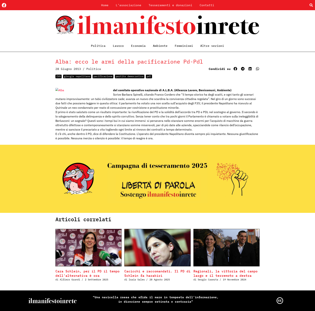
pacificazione (103, 76)
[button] (311, 5)
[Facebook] (4, 5)
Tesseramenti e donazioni (170, 5)
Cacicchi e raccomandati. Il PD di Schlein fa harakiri (157, 273)
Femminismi (184, 46)
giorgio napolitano (77, 76)
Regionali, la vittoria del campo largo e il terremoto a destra (225, 273)
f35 (58, 76)
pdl (149, 76)
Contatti (207, 5)
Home (104, 5)
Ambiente (160, 46)
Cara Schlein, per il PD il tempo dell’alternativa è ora (87, 273)
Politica (98, 46)
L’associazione (128, 5)
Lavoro (118, 46)
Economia (138, 46)
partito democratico (129, 76)
